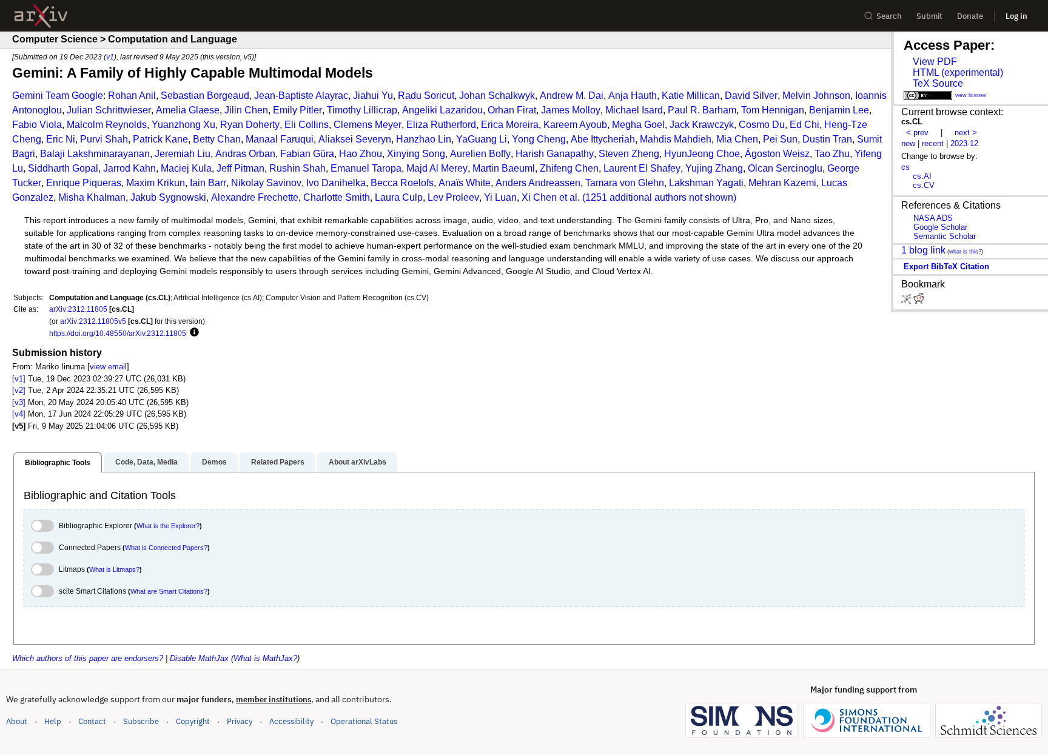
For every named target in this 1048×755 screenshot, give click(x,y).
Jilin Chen (246, 110)
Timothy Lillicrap (362, 110)
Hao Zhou (360, 154)
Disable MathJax (199, 658)
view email (108, 366)
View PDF (935, 61)
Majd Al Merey (437, 168)
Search (889, 16)
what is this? (965, 252)
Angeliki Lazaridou (442, 110)
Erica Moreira (510, 124)
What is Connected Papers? (166, 547)
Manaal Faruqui (280, 139)
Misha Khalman (92, 197)
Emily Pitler (297, 110)
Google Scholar (940, 227)
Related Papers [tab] (277, 462)
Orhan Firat (512, 110)
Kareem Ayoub (575, 124)
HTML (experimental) (958, 72)
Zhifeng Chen (569, 168)
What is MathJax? (265, 658)
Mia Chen (737, 139)
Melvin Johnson (816, 95)
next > (966, 132)
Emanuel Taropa (366, 168)
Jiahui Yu (373, 95)
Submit (929, 16)
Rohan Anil (132, 95)
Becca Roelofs (402, 183)
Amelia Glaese (188, 110)
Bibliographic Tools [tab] (57, 462)
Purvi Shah (104, 139)
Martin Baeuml (503, 168)
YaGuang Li (481, 139)
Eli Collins (306, 124)
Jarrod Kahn (129, 168)
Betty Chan (217, 139)
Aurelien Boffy (480, 154)
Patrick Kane (160, 139)
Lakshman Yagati (706, 183)
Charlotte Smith (336, 197)
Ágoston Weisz (777, 154)
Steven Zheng (629, 154)
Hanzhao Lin (423, 139)
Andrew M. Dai (571, 95)
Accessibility (291, 721)
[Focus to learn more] (192, 332)
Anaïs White (464, 183)
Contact (92, 721)
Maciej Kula (186, 168)
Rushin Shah (297, 168)
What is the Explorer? (168, 525)
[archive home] (41, 16)
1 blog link (923, 250)
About (16, 721)
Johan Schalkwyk (497, 95)
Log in (1016, 16)
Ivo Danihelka (336, 183)
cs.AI (922, 176)
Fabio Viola (37, 124)
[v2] (18, 390)
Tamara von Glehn (624, 183)
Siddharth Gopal (63, 168)
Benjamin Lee (839, 110)
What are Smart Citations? (168, 591)
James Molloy (570, 110)
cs (905, 167)
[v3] (18, 402)
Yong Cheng (539, 139)
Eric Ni (60, 139)
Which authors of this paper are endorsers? (87, 658)
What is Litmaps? (114, 569)
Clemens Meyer (367, 124)
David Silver (751, 95)
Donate (970, 16)
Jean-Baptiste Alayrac (301, 95)
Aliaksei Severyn (354, 139)
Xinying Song (416, 154)
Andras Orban (245, 154)
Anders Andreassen (537, 183)
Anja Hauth (632, 95)
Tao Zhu (832, 154)
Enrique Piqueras (83, 183)
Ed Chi (804, 124)
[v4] (18, 413)
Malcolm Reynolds (107, 124)
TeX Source (938, 83)
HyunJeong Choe (702, 154)
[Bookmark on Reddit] (918, 301)
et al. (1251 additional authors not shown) (647, 197)
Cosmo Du (762, 124)
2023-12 (964, 143)
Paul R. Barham (702, 110)
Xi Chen (539, 197)
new (908, 143)
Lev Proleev (453, 197)
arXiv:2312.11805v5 (93, 321)
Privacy (239, 721)
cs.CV (924, 185)
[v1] (18, 378)
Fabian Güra (307, 154)
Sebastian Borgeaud (205, 95)
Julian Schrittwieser (109, 110)
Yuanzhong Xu (183, 124)
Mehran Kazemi (782, 183)
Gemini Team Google (57, 95)
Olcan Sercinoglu (785, 168)
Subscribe (141, 721)
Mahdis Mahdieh (675, 139)
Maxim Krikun (155, 183)
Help (52, 721)
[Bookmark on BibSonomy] (907, 301)
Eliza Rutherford (441, 124)
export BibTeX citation (946, 266)
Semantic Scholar (944, 236)
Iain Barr (208, 183)
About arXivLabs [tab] (357, 462)
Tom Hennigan (772, 110)
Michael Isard (634, 110)
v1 (110, 57)
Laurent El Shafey (641, 168)
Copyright (193, 721)
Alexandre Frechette (254, 197)
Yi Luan (500, 197)
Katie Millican (691, 95)
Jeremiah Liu (182, 154)
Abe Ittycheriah (603, 139)
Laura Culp (399, 197)
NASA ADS (933, 218)
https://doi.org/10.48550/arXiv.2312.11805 (117, 333)
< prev (917, 132)
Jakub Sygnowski (168, 197)
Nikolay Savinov (266, 183)
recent (933, 143)
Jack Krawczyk (702, 124)
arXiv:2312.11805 (78, 309)
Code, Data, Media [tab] (146, 462)
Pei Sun (780, 139)
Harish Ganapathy (555, 154)
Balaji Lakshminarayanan (95, 154)
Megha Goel (638, 124)
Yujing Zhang (714, 168)
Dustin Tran (827, 139)
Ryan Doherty (250, 124)
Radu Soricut (426, 95)
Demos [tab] (214, 462)
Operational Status (364, 721)
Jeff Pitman (240, 168)
